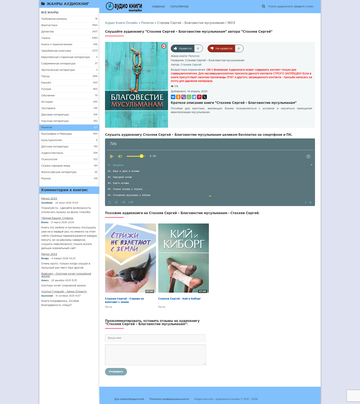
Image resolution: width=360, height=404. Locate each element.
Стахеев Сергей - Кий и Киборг (179, 299)
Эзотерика (48, 108)
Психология (49, 159)
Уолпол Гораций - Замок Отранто (64, 292)
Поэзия (46, 89)
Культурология (51, 140)
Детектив (47, 32)
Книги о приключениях (56, 44)
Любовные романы (54, 19)
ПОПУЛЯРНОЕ (179, 7)
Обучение (48, 95)
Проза (45, 76)
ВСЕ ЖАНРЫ (49, 12)
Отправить (116, 372)
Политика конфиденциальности (169, 399)
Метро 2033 (49, 199)
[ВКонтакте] (173, 97)
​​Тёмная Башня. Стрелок (57, 218)
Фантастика (49, 25)
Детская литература (54, 147)
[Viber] (183, 97)
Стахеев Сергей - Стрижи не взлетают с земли (124, 300)
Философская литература (58, 172)
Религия (46, 127)
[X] (204, 97)
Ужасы (45, 38)
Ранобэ (46, 83)
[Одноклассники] (178, 97)
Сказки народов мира (55, 166)
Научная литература (55, 121)
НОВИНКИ (158, 7)
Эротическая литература (58, 70)
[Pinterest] (199, 97)
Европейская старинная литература (65, 57)
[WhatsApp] (189, 97)
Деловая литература (55, 115)
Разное (46, 178)
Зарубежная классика (56, 51)
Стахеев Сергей (191, 65)
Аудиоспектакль (52, 153)
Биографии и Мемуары (56, 134)
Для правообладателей (129, 399)
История (47, 102)
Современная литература (58, 64)
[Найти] (263, 6)
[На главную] (123, 6)
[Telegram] (194, 97)
